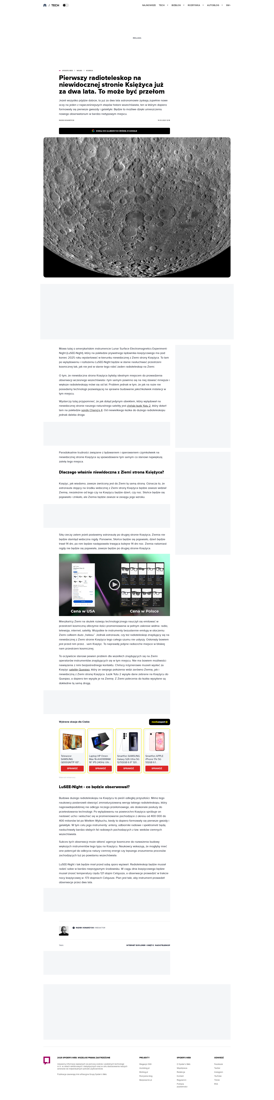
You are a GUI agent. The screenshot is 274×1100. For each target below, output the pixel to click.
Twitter (217, 1068)
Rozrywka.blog (145, 1076)
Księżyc (150, 945)
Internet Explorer (136, 945)
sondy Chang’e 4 (91, 410)
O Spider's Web (183, 1064)
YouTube (218, 1076)
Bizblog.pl (143, 1072)
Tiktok (217, 1080)
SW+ (228, 5)
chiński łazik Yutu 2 (139, 405)
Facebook (218, 1064)
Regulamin (181, 1080)
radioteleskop (162, 945)
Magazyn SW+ (145, 1064)
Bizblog (176, 5)
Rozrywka (194, 5)
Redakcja (181, 1072)
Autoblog (213, 5)
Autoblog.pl (144, 1068)
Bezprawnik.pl (145, 1080)
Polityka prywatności (182, 1085)
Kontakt (180, 1076)
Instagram (218, 1072)
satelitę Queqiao (79, 669)
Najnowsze (149, 5)
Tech (162, 5)
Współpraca (182, 1068)
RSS (216, 1084)
